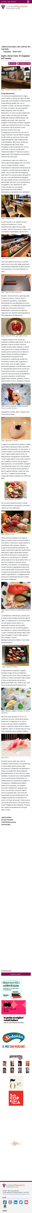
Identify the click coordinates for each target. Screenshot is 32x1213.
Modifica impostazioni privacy (22, 1194)
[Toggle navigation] (28, 1)
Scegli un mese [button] (15, 974)
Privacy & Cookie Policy (8, 1194)
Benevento (17, 51)
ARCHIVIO (13, 1)
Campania (7, 51)
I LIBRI (8, 1)
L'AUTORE (3, 1)
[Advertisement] (16, 27)
